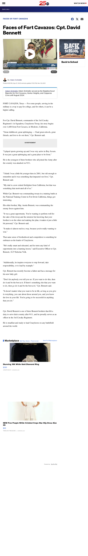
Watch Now (79, 3)
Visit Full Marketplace (50, 340)
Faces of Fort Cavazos (15, 19)
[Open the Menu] (4, 3)
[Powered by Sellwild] (54, 464)
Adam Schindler (16, 80)
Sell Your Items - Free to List (29, 341)
